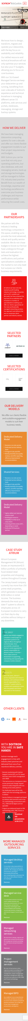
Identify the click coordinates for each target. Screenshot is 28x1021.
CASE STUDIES (5, 27)
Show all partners (14, 355)
